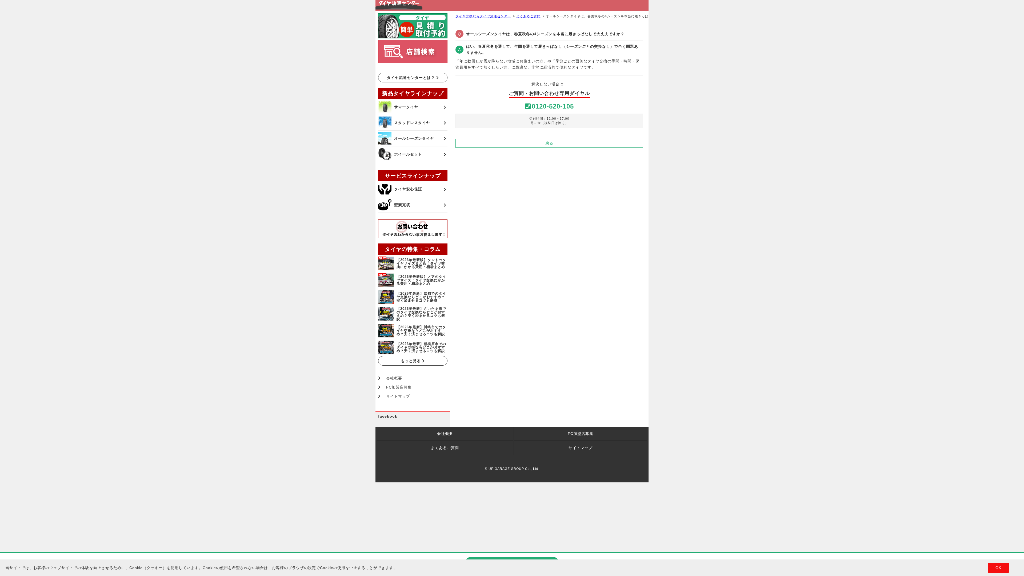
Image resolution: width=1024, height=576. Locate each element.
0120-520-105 (553, 106)
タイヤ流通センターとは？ (411, 77)
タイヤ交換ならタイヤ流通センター (483, 16)
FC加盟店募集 (399, 387)
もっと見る (411, 361)
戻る (549, 143)
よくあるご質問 (528, 16)
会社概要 (394, 378)
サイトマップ (398, 396)
